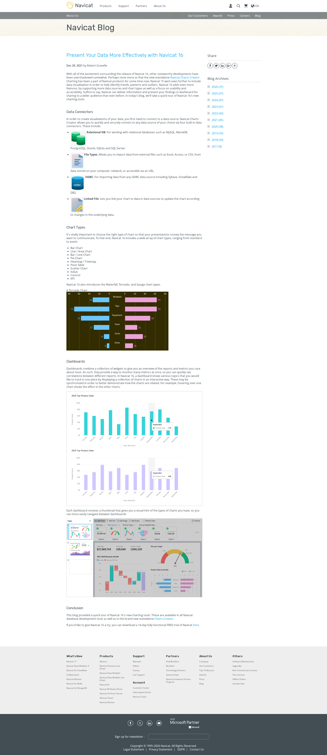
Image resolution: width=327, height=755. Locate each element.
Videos (136, 666)
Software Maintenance (243, 661)
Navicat (103, 661)
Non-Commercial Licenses (244, 670)
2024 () (217, 100)
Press (202, 679)
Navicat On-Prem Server (111, 693)
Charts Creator (163, 619)
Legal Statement (133, 749)
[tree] (234, 116)
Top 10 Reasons (206, 670)
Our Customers (206, 666)
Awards (202, 674)
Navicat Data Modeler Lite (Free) (112, 679)
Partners (141, 6)
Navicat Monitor (74, 679)
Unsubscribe (238, 683)
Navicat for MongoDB (76, 688)
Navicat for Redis (74, 683)
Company (203, 661)
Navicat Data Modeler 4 (77, 666)
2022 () (217, 113)
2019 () (217, 133)
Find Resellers (172, 661)
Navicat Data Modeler (110, 673)
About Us (160, 6)
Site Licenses (238, 674)
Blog (201, 683)
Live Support (139, 674)
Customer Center (141, 688)
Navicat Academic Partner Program (178, 680)
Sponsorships (172, 674)
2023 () (217, 107)
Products (106, 6)
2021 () (217, 120)
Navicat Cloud (106, 698)
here (196, 625)
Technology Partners (176, 670)
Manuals (137, 661)
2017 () (217, 146)
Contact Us (197, 749)
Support (123, 6)
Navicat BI (104, 684)
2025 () (217, 93)
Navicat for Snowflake (76, 670)
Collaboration (72, 674)
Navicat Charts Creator (185, 77)
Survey (136, 670)
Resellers (170, 666)
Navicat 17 (71, 661)
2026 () (217, 87)
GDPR (181, 749)
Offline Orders (239, 679)
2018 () (217, 140)
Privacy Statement (160, 749)
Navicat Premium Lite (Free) (110, 667)
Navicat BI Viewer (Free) (111, 689)
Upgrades (237, 666)
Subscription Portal (142, 692)
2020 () (217, 126)
